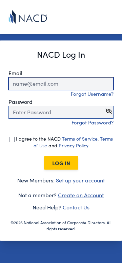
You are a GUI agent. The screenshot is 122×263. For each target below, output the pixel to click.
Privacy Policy (73, 145)
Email (15, 73)
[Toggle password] (108, 111)
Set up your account (80, 180)
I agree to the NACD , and (64, 142)
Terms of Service (80, 139)
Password (20, 101)
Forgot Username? (92, 93)
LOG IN (61, 163)
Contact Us (76, 207)
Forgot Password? (93, 122)
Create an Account (81, 195)
